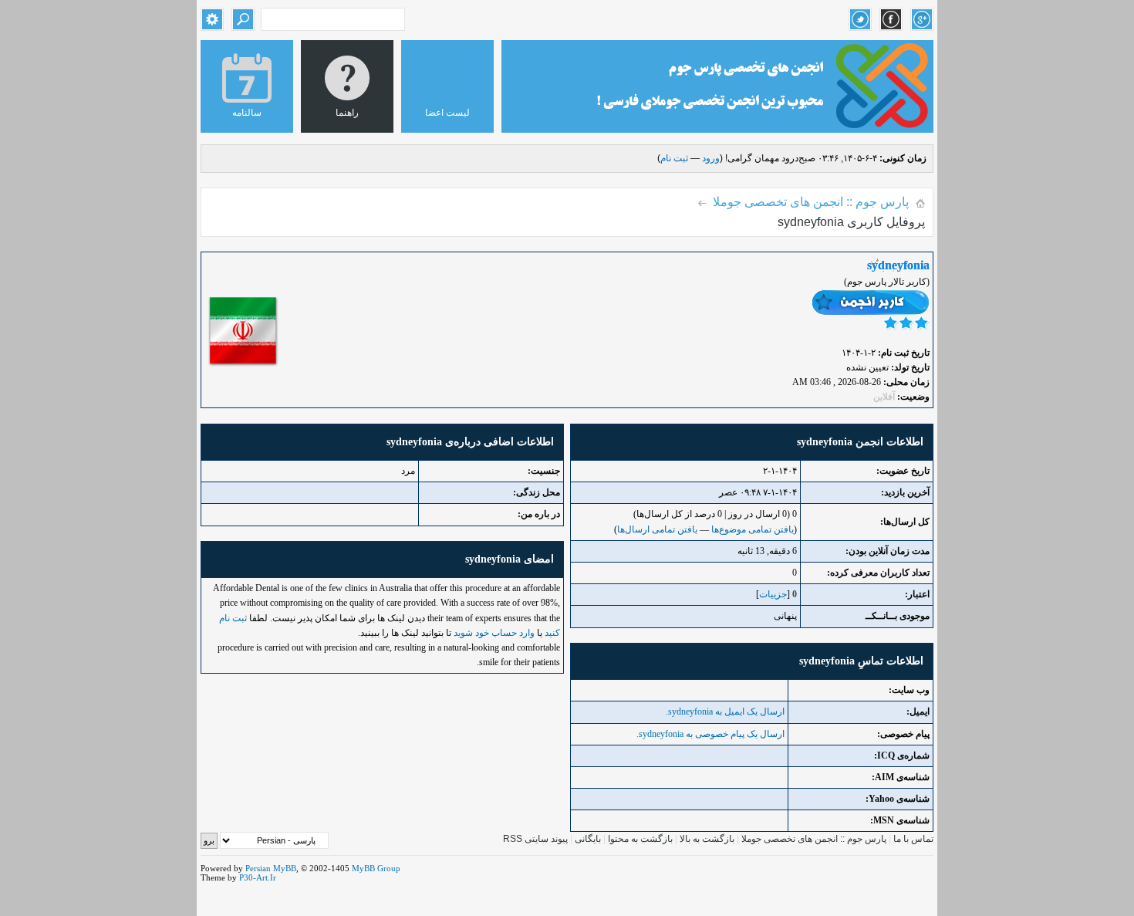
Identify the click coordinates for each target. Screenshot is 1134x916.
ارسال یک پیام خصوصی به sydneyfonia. (710, 733)
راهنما (347, 112)
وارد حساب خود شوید (494, 632)
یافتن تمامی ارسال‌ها (657, 529)
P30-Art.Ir (257, 877)
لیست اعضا (447, 112)
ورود (711, 158)
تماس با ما (913, 838)
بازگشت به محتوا (639, 838)
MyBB (284, 868)
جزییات (773, 594)
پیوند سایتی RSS (535, 838)
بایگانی (588, 838)
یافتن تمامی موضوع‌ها (752, 529)
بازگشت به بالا (707, 838)
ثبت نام (674, 158)
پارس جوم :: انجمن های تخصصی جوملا (811, 201)
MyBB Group (376, 868)
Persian (258, 868)
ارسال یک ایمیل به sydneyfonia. (725, 711)
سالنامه (247, 112)
